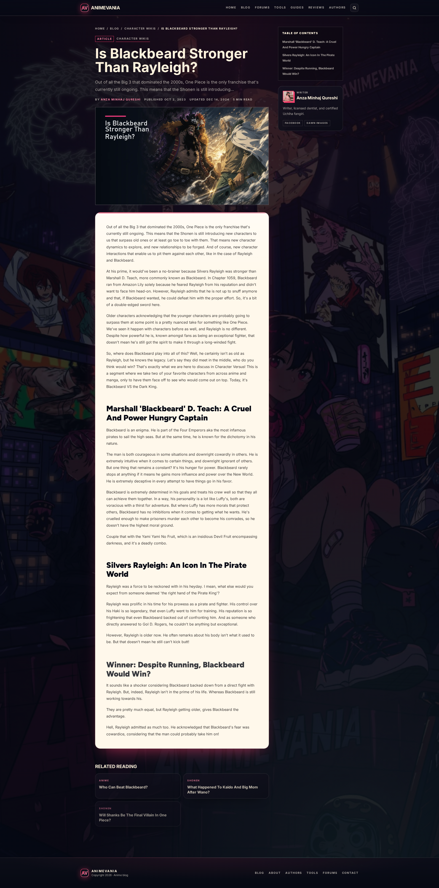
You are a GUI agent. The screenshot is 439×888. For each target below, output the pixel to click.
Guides (297, 7)
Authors (337, 7)
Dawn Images (317, 123)
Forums (262, 7)
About (275, 872)
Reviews (316, 7)
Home (231, 7)
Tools (280, 7)
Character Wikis (140, 28)
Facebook (293, 123)
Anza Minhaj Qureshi (121, 99)
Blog (245, 7)
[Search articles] (354, 8)
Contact (350, 872)
